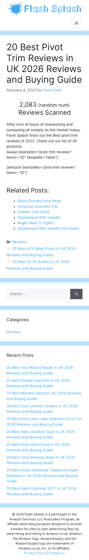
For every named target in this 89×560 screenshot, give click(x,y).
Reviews (19, 242)
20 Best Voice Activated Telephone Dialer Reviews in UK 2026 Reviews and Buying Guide (42, 475)
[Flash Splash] (44, 8)
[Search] (76, 294)
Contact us (56, 553)
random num (54, 105)
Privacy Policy (35, 553)
